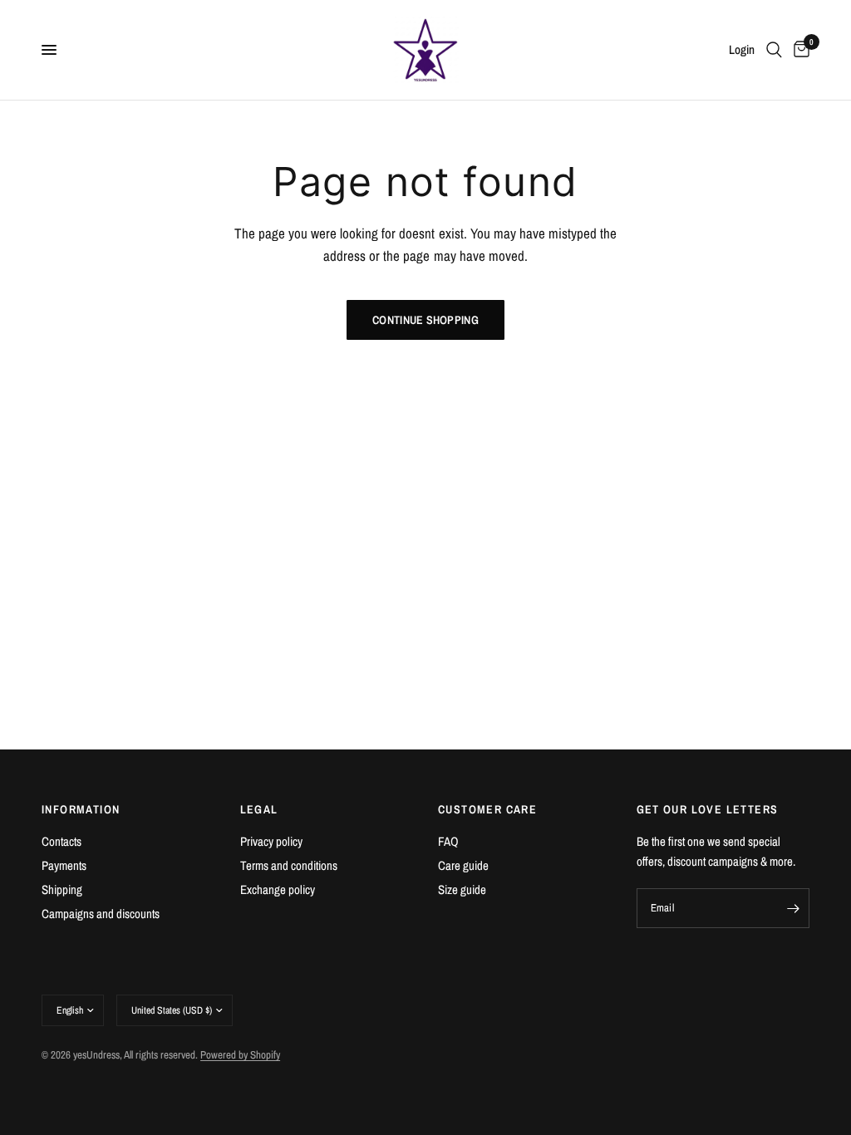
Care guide (463, 865)
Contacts (61, 841)
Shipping (62, 889)
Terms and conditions (288, 865)
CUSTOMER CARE (487, 809)
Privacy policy (271, 841)
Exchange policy (277, 889)
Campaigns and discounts (101, 913)
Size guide (462, 889)
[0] (798, 50)
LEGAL (259, 809)
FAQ (448, 841)
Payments (64, 865)
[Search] (774, 50)
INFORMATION (81, 809)
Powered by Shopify (240, 1055)
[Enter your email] (792, 908)
